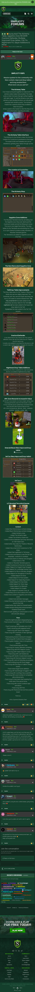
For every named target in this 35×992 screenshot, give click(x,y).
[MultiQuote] (2, 704)
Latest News (26, 958)
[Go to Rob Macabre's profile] (3, 766)
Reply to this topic (18, 51)
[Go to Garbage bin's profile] (3, 814)
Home (9, 956)
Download (9, 970)
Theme (8, 907)
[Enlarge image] (18, 122)
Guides (25, 962)
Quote (6, 704)
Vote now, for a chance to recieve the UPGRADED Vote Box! (16, 2)
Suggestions (26, 972)
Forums (9, 958)
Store (9, 960)
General (26, 970)
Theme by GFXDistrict (23, 907)
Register (9, 974)
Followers (17, 864)
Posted (11, 58)
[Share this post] (29, 58)
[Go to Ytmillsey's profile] (3, 727)
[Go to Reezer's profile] (3, 750)
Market (25, 976)
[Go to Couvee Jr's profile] (3, 829)
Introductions (26, 978)
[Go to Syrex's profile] (3, 710)
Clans (25, 956)
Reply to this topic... (9, 858)
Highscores (9, 964)
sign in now (29, 851)
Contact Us (14, 907)
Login (9, 976)
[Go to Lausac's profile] (3, 781)
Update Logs (19, 46)
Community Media (9, 978)
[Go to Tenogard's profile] (3, 797)
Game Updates (25, 960)
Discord (9, 972)
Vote (9, 962)
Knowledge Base (26, 964)
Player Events (25, 974)
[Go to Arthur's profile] (3, 57)
